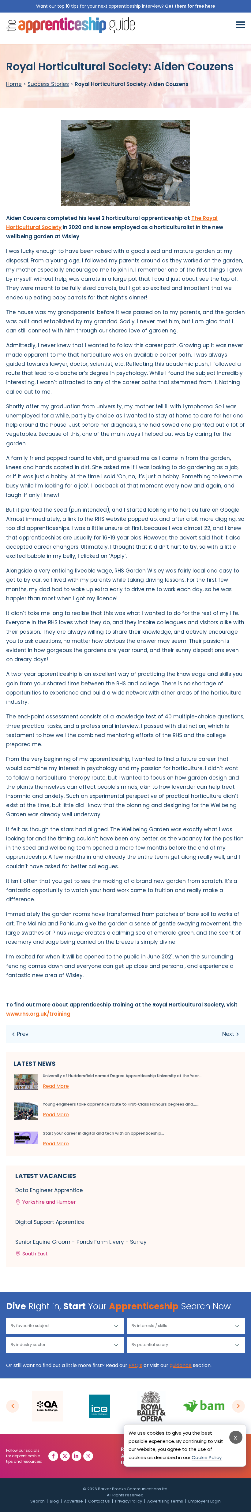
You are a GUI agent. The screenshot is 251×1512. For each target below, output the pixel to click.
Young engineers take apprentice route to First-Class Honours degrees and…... (121, 1104)
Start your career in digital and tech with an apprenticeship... (103, 1133)
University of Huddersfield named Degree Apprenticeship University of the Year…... (123, 1075)
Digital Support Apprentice (49, 1222)
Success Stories (48, 84)
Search (37, 1501)
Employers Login (204, 1501)
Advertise (73, 1501)
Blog (54, 1501)
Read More (56, 1086)
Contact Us (99, 1501)
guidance (181, 1365)
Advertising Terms (165, 1501)
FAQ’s (135, 1365)
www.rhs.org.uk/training (38, 1013)
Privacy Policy (128, 1501)
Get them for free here (190, 6)
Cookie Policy (207, 1457)
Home (14, 84)
